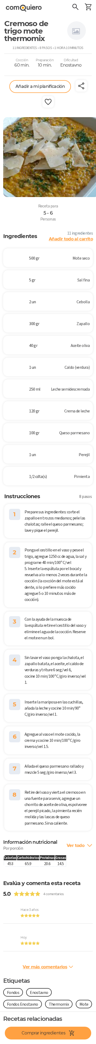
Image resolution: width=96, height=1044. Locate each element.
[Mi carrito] (88, 7)
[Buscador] (75, 7)
